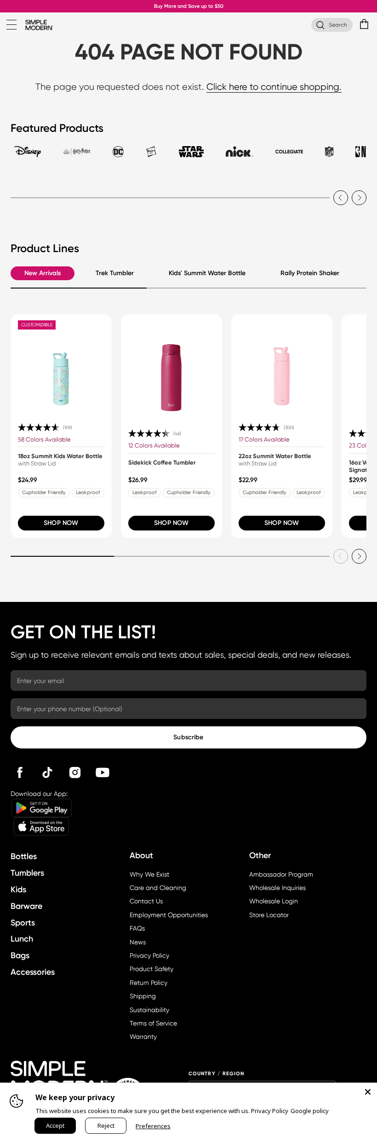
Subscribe (188, 737)
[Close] (367, 1091)
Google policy (310, 1111)
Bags (20, 955)
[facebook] (20, 772)
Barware (26, 906)
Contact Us (146, 901)
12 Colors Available (154, 445)
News (138, 942)
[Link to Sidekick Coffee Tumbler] (171, 365)
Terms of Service (153, 1023)
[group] (61, 426)
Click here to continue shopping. (274, 87)
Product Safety (151, 968)
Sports (23, 923)
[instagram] (75, 772)
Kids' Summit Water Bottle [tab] (207, 273)
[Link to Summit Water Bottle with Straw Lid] (281, 365)
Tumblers (27, 873)
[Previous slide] (340, 197)
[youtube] (102, 772)
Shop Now (61, 523)
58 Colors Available (44, 439)
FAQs (137, 928)
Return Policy (148, 982)
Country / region (216, 1074)
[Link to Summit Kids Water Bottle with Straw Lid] (61, 365)
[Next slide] (359, 197)
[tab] (28, 155)
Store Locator (269, 915)
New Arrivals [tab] (42, 273)
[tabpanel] (188, 192)
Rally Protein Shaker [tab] (309, 273)
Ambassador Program (281, 874)
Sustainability (149, 1009)
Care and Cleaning (158, 887)
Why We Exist (149, 874)
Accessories (33, 972)
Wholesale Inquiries (277, 887)
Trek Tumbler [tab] (115, 273)
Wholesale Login (273, 901)
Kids (18, 889)
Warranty (143, 1036)
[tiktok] (47, 772)
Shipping (143, 996)
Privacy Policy (149, 955)
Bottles (24, 856)
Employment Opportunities (169, 915)
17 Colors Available (264, 439)
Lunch (22, 939)
